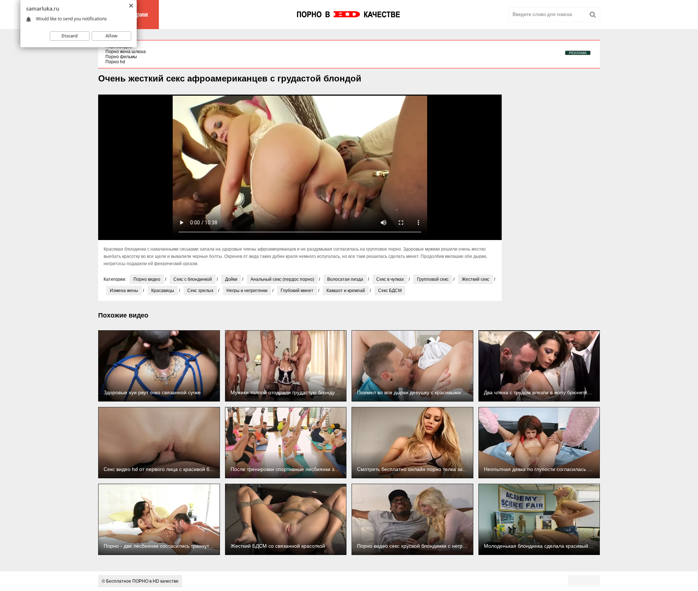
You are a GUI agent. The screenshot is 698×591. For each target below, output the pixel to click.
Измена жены (124, 290)
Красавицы (162, 290)
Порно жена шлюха (125, 51)
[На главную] (349, 14)
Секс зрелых (200, 290)
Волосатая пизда (345, 279)
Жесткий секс (475, 279)
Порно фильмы (121, 56)
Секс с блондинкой (192, 279)
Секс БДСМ (390, 290)
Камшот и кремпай (345, 290)
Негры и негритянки (247, 290)
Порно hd (115, 61)
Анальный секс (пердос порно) (282, 279)
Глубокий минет (297, 290)
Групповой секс (433, 279)
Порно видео (146, 279)
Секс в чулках (390, 279)
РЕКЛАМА (578, 53)
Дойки (231, 279)
